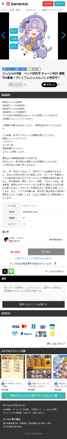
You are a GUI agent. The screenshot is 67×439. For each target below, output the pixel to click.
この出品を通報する (56, 271)
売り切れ (46, 251)
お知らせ (27, 413)
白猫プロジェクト (30, 206)
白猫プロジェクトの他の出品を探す (33, 258)
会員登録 (48, 4)
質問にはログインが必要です (33, 304)
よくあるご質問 (49, 409)
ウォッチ (17, 84)
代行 (24, 224)
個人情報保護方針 (10, 423)
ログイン (59, 4)
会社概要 (7, 409)
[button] (4, 35)
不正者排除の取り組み (12, 427)
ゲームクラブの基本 (20, 409)
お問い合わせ (38, 413)
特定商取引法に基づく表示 (40, 423)
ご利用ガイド (36, 409)
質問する (51, 84)
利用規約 (23, 423)
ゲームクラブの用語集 (12, 413)
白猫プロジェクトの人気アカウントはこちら (32, 395)
